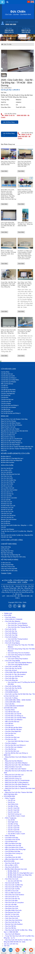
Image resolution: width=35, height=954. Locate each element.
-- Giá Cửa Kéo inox (10, 733)
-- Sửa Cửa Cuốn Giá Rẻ (11, 883)
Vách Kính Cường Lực (14, 814)
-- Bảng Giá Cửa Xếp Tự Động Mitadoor (16, 782)
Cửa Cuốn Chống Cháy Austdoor (18, 658)
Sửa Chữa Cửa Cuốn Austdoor (9, 490)
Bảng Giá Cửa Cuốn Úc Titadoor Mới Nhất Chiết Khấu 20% (17, 446)
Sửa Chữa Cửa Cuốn (6, 476)
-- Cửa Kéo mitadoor (10, 743)
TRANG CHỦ (8, 613)
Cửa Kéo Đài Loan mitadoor (8, 407)
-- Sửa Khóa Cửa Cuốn (11, 908)
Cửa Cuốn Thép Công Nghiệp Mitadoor (20, 662)
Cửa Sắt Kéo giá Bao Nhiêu (8, 389)
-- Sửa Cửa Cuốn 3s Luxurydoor (14, 902)
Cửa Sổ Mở (11, 820)
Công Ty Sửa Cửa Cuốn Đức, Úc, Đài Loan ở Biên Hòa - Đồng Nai (8, 331)
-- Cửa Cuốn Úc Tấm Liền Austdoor (15, 674)
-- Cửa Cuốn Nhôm (10, 617)
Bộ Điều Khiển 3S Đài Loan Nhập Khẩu (11, 460)
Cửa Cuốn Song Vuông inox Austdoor (19, 654)
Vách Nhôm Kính (13, 804)
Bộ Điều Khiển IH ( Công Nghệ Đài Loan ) (12, 458)
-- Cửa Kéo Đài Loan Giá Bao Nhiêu (15, 717)
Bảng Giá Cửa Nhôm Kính (8, 435)
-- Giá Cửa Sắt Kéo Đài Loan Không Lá (16, 753)
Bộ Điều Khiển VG (6, 456)
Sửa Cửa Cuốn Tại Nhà (7, 484)
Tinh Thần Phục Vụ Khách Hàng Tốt (10, 555)
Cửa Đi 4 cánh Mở (13, 812)
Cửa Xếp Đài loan (5, 409)
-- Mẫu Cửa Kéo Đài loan (11, 721)
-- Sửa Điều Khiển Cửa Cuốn (13, 910)
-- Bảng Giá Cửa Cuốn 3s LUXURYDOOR (16, 780)
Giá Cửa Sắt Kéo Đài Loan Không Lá (10, 413)
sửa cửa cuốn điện (6, 500)
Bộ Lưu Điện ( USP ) (6, 470)
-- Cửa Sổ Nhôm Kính (10, 841)
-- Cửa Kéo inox (9, 725)
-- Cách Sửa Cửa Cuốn (11, 918)
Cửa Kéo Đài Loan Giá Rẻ (8, 376)
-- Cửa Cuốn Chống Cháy (12, 656)
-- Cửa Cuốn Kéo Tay (10, 631)
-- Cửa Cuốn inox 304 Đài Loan (13, 676)
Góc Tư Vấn (7, 44)
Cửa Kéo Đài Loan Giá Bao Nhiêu (10, 380)
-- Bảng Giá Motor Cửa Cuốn (13, 767)
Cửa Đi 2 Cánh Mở (13, 810)
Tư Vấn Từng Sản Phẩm (7, 564)
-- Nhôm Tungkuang (10, 818)
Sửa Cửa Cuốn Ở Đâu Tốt (8, 482)
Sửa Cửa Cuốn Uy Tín (7, 492)
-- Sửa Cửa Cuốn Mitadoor (12, 934)
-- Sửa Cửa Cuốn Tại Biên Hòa (13, 885)
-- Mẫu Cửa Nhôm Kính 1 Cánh (13, 859)
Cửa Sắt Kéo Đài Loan (7, 374)
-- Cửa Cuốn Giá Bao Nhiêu (12, 686)
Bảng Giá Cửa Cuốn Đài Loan (9, 433)
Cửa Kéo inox (4, 387)
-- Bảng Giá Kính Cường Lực (13, 778)
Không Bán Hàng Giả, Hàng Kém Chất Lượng (13, 557)
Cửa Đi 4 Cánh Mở (13, 829)
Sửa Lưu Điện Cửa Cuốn (7, 488)
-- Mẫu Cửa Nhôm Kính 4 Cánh (13, 847)
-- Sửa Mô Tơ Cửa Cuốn (11, 914)
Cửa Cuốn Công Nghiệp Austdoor (18, 664)
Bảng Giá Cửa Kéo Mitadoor (8, 421)
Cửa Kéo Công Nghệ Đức (8, 393)
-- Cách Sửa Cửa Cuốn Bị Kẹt (13, 920)
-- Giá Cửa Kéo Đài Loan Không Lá (14, 745)
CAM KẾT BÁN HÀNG (9, 544)
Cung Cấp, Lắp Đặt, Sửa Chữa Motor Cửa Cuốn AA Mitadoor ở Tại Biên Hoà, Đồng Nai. (8, 284)
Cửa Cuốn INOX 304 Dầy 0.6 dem (18, 741)
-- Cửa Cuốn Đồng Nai (11, 680)
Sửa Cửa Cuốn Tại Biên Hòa (8, 480)
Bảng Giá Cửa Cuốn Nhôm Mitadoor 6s (11, 442)
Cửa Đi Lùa (11, 802)
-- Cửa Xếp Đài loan (10, 749)
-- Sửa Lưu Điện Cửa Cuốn (12, 892)
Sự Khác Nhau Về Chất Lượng (9, 570)
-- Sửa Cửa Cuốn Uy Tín (11, 896)
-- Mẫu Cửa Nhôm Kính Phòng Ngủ (15, 849)
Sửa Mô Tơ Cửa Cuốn (7, 509)
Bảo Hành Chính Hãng (7, 553)
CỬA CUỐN (7, 615)
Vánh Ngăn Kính (13, 822)
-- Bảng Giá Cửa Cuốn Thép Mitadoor (15, 786)
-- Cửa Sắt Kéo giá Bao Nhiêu (13, 727)
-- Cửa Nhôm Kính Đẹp (11, 837)
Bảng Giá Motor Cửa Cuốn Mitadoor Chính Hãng (14, 419)
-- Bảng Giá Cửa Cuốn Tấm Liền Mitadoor (17, 765)
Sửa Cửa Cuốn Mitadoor (7, 529)
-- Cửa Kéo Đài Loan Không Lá (13, 715)
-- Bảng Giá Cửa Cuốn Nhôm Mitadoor (16, 763)
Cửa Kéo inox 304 (6, 401)
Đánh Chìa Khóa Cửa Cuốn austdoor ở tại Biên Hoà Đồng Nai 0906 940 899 (25, 192)
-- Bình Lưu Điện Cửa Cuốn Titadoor (15, 769)
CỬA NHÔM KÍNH (9, 796)
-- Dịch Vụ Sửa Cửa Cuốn (12, 916)
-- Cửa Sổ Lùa (8, 855)
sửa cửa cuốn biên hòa (15, 881)
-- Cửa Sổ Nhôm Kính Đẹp (12, 851)
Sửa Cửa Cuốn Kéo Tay (7, 494)
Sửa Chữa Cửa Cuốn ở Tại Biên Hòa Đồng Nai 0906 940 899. (8, 163)
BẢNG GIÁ (4, 416)
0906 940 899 (10, 24)
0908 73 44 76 (9, 32)
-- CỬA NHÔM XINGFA (11, 692)
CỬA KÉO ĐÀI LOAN (8, 369)
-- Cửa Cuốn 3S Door (10, 670)
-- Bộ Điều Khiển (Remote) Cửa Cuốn (15, 869)
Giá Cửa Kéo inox (5, 395)
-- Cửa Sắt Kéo (8, 723)
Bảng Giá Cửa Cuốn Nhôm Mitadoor (11, 423)
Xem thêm (4, 171)
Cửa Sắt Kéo (4, 385)
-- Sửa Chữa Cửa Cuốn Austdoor (14, 894)
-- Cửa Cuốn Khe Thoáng (12, 641)
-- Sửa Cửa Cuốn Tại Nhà (12, 888)
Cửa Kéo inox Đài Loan (7, 399)
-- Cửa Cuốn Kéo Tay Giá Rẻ (13, 668)
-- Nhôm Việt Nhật (9, 835)
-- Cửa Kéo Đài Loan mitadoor (13, 747)
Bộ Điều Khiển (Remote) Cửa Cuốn (15, 453)
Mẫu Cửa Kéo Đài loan (7, 383)
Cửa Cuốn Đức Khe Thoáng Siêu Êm (19, 627)
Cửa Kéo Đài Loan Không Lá (8, 378)
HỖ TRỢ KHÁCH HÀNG (9, 559)
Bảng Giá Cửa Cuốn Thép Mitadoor (10, 444)
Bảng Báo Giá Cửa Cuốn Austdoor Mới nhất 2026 (14, 431)
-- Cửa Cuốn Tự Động (10, 698)
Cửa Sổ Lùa (11, 800)
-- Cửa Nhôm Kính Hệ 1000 (12, 857)
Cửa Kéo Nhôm (5, 372)
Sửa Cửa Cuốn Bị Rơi (6, 472)
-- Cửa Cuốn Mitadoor (10, 633)
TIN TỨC (7, 946)
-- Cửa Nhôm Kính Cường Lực (13, 853)
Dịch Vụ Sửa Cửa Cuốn (7, 511)
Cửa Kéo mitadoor (6, 403)
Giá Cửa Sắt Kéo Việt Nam (8, 391)
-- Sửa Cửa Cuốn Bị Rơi (11, 867)
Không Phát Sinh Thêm (7, 551)
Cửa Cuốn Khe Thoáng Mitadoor (18, 625)
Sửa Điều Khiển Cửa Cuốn (8, 505)
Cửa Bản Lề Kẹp (13, 806)
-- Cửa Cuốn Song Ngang (12, 643)
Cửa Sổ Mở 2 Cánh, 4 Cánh (16, 816)
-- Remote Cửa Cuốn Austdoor (13, 924)
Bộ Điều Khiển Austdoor (7, 462)
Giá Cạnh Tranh (5, 549)
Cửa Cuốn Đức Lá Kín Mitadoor (17, 623)
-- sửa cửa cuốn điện (10, 904)
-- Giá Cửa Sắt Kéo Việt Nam (13, 729)
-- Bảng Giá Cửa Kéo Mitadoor (13, 761)
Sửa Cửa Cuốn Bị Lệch (7, 468)
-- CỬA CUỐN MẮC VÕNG (12, 702)
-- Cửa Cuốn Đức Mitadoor (12, 621)
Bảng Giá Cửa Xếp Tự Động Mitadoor (11, 441)
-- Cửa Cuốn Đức (9, 704)
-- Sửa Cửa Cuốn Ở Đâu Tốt (12, 887)
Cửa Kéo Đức (4, 397)
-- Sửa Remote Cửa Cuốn (12, 912)
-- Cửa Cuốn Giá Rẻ (10, 629)
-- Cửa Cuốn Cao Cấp (10, 635)
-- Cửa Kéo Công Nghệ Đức (12, 731)
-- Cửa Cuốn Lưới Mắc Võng (12, 666)
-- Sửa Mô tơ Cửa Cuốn (11, 890)
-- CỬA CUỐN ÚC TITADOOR (13, 619)
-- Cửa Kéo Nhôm (9, 710)
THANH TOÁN (6, 573)
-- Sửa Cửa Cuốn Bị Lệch (11, 863)
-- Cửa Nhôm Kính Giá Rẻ (12, 839)
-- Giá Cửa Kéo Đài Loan (11, 751)
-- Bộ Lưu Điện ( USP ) (11, 865)
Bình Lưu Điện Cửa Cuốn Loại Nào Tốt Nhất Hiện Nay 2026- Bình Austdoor (8, 253)
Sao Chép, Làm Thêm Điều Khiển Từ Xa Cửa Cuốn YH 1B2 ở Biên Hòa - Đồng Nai (25, 284)
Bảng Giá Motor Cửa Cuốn (8, 427)
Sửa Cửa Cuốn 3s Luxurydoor (9, 498)
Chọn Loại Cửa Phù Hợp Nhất (9, 568)
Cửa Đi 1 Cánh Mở (13, 808)
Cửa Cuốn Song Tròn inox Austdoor (19, 653)
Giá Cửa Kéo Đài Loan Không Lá (9, 405)
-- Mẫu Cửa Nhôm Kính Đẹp (12, 843)
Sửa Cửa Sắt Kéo (5, 521)
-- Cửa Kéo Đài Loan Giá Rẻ (12, 713)
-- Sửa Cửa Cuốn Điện (11, 900)
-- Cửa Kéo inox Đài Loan (12, 737)
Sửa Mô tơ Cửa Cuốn (6, 486)
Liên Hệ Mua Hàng (9, 122)
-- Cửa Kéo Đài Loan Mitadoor (13, 719)
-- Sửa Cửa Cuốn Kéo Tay (12, 898)
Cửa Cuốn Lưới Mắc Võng (12, 540)
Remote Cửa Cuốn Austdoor (9, 519)
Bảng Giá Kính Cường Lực (8, 437)
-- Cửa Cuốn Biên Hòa (11, 678)
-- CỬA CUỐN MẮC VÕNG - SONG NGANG (17, 700)
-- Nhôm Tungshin (9, 798)
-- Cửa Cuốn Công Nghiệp (12, 660)
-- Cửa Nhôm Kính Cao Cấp (12, 845)
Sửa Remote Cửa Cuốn (7, 507)
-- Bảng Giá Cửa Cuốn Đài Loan (14, 774)
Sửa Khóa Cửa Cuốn (6, 503)
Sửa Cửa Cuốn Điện (6, 496)
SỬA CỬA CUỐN (7, 465)
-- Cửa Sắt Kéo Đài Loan (11, 712)
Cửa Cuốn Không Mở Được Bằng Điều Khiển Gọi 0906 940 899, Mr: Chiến (8, 225)
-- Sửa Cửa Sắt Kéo (10, 926)
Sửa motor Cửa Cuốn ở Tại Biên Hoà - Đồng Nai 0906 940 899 (25, 224)
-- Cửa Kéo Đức (9, 735)
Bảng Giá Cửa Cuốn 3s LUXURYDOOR (11, 439)
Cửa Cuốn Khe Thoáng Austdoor (18, 639)
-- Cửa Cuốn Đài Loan (11, 690)
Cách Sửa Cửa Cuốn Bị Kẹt (8, 515)
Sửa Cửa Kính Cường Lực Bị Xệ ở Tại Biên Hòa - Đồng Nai (24, 331)
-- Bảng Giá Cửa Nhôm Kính (12, 776)
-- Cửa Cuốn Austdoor (10, 637)
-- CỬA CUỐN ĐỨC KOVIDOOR (14, 706)
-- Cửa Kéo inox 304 (10, 739)
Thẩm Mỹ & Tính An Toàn (8, 566)
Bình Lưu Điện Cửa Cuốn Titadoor (10, 429)
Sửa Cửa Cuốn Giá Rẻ (7, 478)
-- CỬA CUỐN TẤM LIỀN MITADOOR (15, 672)
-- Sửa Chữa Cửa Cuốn (11, 879)
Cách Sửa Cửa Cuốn (6, 513)
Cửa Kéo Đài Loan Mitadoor (8, 382)
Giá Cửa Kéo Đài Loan (7, 411)
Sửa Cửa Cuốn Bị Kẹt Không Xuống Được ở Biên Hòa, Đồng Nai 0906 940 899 (24, 164)
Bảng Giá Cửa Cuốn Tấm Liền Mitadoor (11, 425)
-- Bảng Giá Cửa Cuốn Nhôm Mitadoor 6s (16, 784)
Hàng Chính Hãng (6, 547)
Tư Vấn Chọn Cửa (5, 562)
